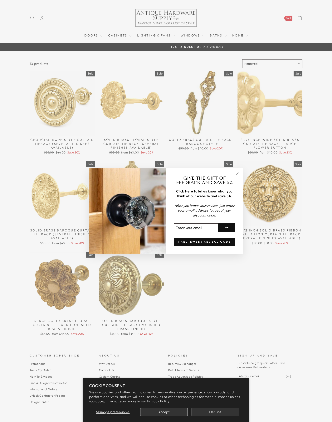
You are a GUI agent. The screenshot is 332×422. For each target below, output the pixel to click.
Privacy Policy (158, 401)
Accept (164, 412)
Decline (215, 412)
